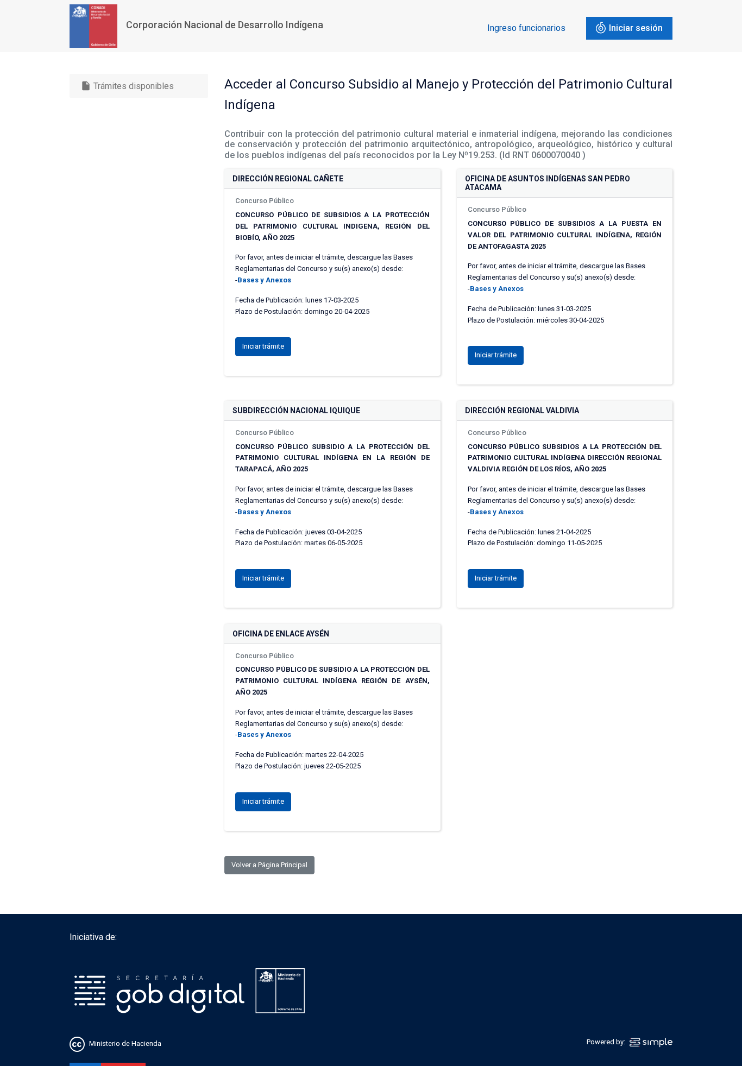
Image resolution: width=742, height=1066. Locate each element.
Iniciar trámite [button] (263, 346)
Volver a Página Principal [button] (269, 865)
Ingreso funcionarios (526, 28)
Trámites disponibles (127, 85)
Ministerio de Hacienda (125, 1043)
